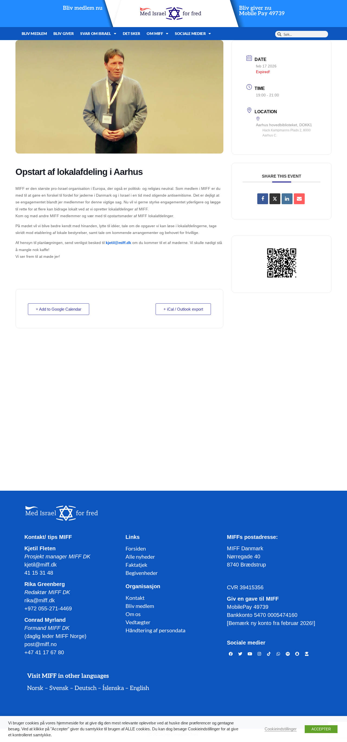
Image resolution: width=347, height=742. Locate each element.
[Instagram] (259, 654)
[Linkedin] (287, 198)
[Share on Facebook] (262, 198)
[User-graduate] (307, 654)
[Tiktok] (269, 654)
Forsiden (136, 548)
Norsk (35, 688)
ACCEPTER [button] (321, 729)
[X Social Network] (274, 198)
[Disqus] (173, 404)
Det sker (131, 33)
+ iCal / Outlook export (183, 309)
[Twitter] (240, 654)
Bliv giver (63, 33)
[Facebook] (231, 654)
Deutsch (86, 688)
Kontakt (135, 597)
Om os (133, 614)
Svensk (59, 688)
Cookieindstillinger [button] (281, 729)
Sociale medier (190, 33)
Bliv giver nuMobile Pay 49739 (262, 11)
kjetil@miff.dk (118, 242)
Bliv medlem (34, 33)
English (139, 688)
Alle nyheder (140, 556)
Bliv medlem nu (82, 8)
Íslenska (113, 688)
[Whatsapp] (278, 654)
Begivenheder (142, 572)
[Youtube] (250, 654)
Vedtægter (138, 622)
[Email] (299, 198)
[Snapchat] (297, 654)
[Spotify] (288, 654)
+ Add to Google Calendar (58, 309)
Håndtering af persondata (155, 630)
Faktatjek (136, 564)
